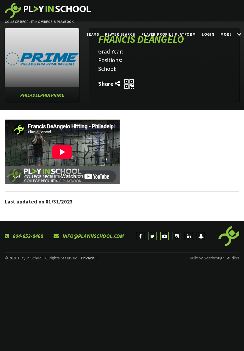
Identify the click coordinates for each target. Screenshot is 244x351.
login (208, 34)
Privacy (87, 258)
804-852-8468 (27, 236)
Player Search (120, 34)
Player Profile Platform (168, 34)
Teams (92, 34)
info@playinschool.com (92, 236)
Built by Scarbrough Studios (214, 258)
